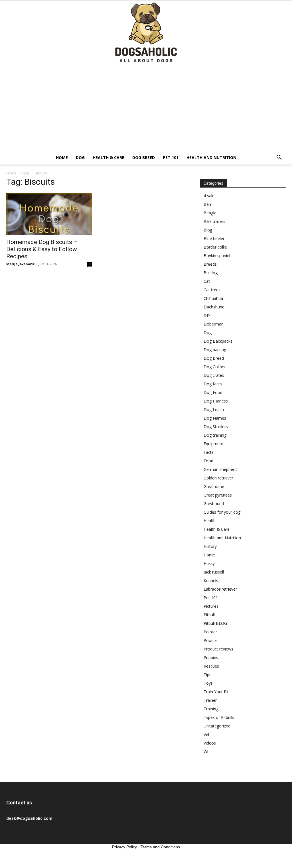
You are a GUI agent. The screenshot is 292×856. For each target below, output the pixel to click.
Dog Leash (214, 409)
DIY (207, 315)
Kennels (211, 580)
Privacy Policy (124, 847)
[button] (279, 158)
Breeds (210, 264)
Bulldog (211, 272)
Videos (210, 743)
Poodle (210, 640)
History (210, 546)
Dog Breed (143, 157)
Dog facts (213, 384)
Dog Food (213, 392)
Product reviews (218, 649)
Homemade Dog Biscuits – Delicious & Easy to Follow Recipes (42, 249)
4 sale (209, 195)
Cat (207, 281)
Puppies (211, 657)
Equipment (213, 443)
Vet (207, 734)
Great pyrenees (218, 495)
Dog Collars (214, 366)
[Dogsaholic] (146, 33)
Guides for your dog (222, 512)
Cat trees (212, 289)
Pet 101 (171, 157)
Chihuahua (213, 298)
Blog (208, 230)
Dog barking (215, 349)
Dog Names (215, 418)
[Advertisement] (146, 108)
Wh (207, 751)
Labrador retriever (220, 589)
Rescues (211, 666)
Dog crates (214, 375)
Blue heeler (214, 238)
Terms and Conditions (160, 847)
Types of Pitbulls (219, 717)
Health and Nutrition (211, 157)
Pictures (211, 606)
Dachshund (214, 307)
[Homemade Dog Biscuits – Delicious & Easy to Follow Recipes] (49, 214)
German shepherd (220, 469)
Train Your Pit (216, 691)
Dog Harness (216, 401)
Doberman (214, 324)
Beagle (210, 212)
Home (62, 157)
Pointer (210, 632)
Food (208, 460)
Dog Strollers (216, 426)
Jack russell (214, 572)
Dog (80, 157)
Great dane (214, 486)
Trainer (210, 700)
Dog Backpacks (218, 341)
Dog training (215, 435)
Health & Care (108, 157)
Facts (209, 452)
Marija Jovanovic (20, 264)
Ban (207, 204)
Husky (209, 563)
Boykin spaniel (217, 255)
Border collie (215, 247)
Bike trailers (214, 221)
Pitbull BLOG (215, 623)
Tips (207, 674)
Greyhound (214, 503)
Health (210, 520)
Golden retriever (218, 478)
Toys (208, 683)
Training (211, 708)
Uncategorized (217, 726)
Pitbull (209, 614)
